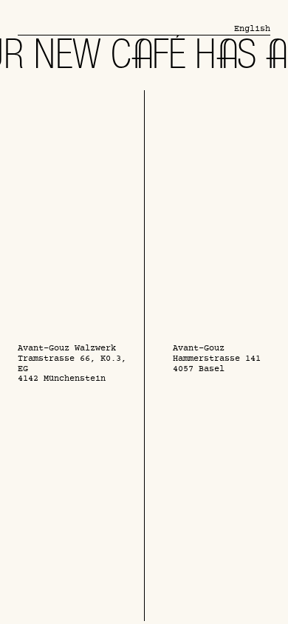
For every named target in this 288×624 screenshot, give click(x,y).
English (252, 29)
